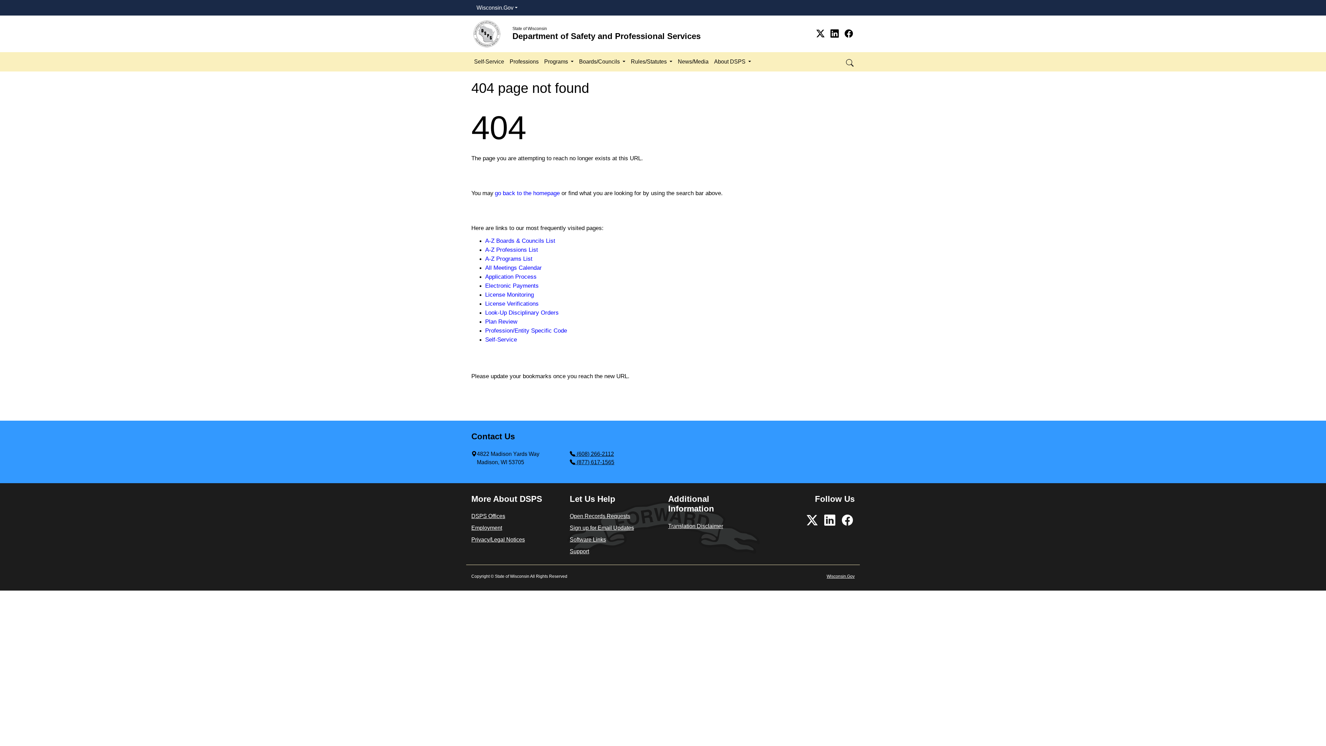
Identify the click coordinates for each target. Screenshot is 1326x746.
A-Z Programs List (508, 258)
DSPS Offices (488, 516)
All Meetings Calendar (513, 267)
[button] (850, 61)
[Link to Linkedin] (835, 33)
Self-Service (489, 62)
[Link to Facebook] (849, 33)
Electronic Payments (512, 285)
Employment (486, 528)
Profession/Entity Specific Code (526, 330)
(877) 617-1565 (595, 462)
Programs (556, 62)
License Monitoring (509, 294)
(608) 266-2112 (595, 454)
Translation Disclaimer (695, 526)
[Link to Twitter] (821, 33)
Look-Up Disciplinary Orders (522, 312)
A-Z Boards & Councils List (520, 240)
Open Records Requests (600, 516)
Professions (524, 62)
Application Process (511, 276)
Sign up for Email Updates (602, 528)
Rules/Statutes (649, 62)
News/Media (693, 62)
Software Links (588, 540)
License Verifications (512, 303)
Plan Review (501, 321)
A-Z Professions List (511, 249)
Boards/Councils (600, 62)
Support (579, 551)
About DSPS (730, 62)
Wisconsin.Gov (495, 8)
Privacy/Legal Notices (498, 540)
